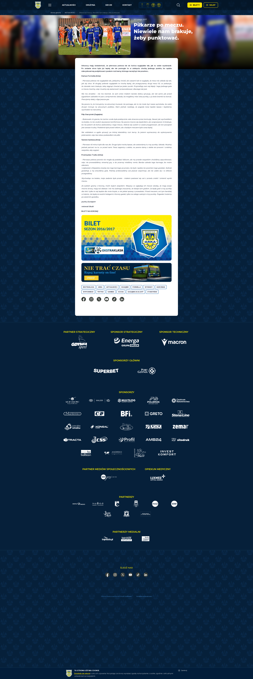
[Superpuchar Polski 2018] (159, 5)
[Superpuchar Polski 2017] (153, 5)
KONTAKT (127, 5)
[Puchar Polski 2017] (148, 5)
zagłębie (125, 287)
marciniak (161, 287)
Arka (100, 287)
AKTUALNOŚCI (69, 5)
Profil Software (126, 596)
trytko (100, 292)
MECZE (108, 5)
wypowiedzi (88, 292)
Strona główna (56, 13)
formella (137, 287)
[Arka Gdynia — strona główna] (38, 5)
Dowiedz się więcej (82, 673)
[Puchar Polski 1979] (142, 5)
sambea (111, 292)
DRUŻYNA (90, 5)
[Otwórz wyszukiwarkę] (178, 5)
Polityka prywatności (144, 596)
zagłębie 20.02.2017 (135, 292)
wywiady (149, 287)
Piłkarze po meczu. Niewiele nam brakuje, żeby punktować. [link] (99, 13)
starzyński (152, 292)
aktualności (111, 287)
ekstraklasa (88, 287)
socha (121, 292)
